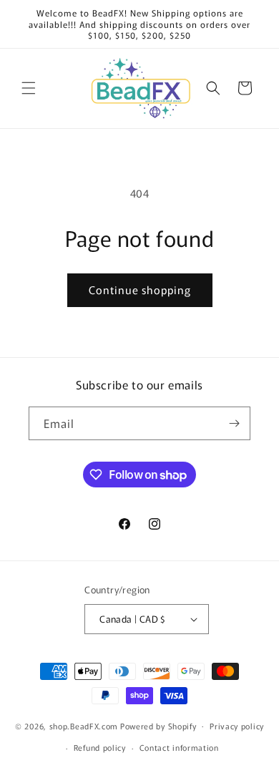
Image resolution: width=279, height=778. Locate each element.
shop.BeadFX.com (84, 725)
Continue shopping (140, 289)
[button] (28, 88)
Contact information (179, 747)
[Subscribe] (234, 423)
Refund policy (100, 747)
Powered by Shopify (158, 725)
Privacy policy (237, 725)
